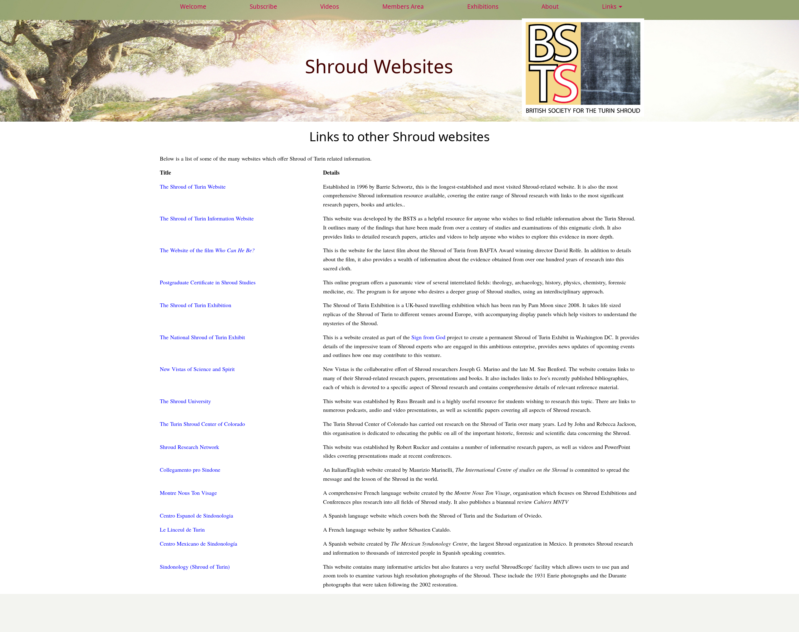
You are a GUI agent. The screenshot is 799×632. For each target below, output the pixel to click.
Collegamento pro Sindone (190, 469)
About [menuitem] (550, 6)
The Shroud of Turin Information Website (207, 218)
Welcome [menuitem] (193, 6)
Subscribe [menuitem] (263, 6)
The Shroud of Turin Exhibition (195, 305)
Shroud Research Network (189, 447)
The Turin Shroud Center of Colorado (202, 423)
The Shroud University (185, 401)
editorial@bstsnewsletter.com (442, 603)
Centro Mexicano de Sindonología (198, 543)
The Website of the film (207, 250)
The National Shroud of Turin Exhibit (202, 337)
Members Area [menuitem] (403, 6)
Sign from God (428, 337)
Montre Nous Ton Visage (188, 492)
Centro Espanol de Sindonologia (196, 515)
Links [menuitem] (609, 6)
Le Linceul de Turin (182, 529)
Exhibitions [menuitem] (482, 6)
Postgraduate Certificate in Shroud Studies (208, 282)
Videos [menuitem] (329, 6)
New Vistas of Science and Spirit (197, 369)
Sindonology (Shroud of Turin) (195, 566)
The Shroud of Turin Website (193, 186)
